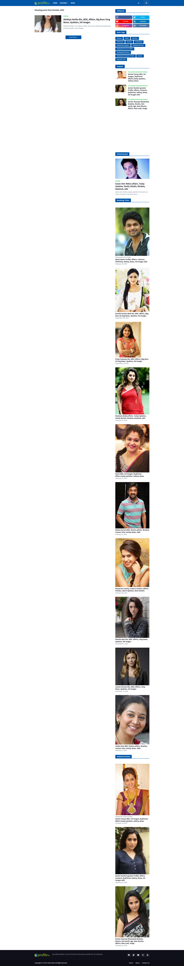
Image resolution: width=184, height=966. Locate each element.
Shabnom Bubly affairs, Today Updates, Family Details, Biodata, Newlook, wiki (130, 417)
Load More (73, 37)
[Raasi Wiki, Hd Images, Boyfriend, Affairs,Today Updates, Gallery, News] (132, 472)
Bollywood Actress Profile (125, 56)
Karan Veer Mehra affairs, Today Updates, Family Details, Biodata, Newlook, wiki (130, 186)
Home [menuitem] (55, 3)
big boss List (121, 59)
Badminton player (123, 45)
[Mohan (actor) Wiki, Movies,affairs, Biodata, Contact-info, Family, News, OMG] (132, 528)
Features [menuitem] (63, 3)
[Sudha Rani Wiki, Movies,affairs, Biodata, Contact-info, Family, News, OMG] (132, 744)
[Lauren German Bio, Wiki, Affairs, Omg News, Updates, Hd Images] (132, 685)
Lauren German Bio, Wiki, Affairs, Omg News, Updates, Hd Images (130, 688)
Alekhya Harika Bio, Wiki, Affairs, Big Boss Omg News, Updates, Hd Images (86, 21)
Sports (140, 56)
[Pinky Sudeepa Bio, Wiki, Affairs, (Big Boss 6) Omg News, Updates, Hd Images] (128, 357)
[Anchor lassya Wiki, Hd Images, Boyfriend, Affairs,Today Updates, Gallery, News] (132, 815)
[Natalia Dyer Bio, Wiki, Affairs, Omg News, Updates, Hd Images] (132, 637)
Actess (119, 38)
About (137, 963)
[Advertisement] (132, 132)
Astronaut (138, 42)
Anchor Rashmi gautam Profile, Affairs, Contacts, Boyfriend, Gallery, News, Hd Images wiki (137, 91)
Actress (134, 38)
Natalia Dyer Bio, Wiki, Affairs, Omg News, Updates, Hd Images (131, 640)
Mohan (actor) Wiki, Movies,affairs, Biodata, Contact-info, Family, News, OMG (132, 531)
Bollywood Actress (123, 52)
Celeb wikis (51, 963)
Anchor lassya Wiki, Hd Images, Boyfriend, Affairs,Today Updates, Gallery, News (137, 77)
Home (131, 963)
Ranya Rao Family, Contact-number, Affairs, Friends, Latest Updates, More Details (132, 590)
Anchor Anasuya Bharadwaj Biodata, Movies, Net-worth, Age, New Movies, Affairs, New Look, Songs (138, 105)
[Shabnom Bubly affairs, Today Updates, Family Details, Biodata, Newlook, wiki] (132, 414)
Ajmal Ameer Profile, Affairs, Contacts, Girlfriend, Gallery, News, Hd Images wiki (131, 260)
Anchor (129, 42)
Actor (127, 38)
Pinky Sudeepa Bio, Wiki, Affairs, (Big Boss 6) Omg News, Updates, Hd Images (131, 360)
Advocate (120, 42)
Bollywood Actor (138, 45)
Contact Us (145, 963)
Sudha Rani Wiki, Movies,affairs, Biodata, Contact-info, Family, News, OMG (131, 747)
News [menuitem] (73, 3)
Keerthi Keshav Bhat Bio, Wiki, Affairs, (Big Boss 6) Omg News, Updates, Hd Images (131, 315)
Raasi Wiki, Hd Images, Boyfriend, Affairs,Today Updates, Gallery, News (129, 475)
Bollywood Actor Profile (125, 49)
